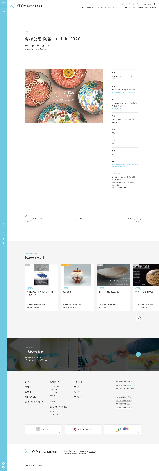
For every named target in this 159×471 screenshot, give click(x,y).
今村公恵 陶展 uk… (3, 242)
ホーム (3, 224)
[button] (138, 318)
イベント (3, 231)
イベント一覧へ (83, 218)
